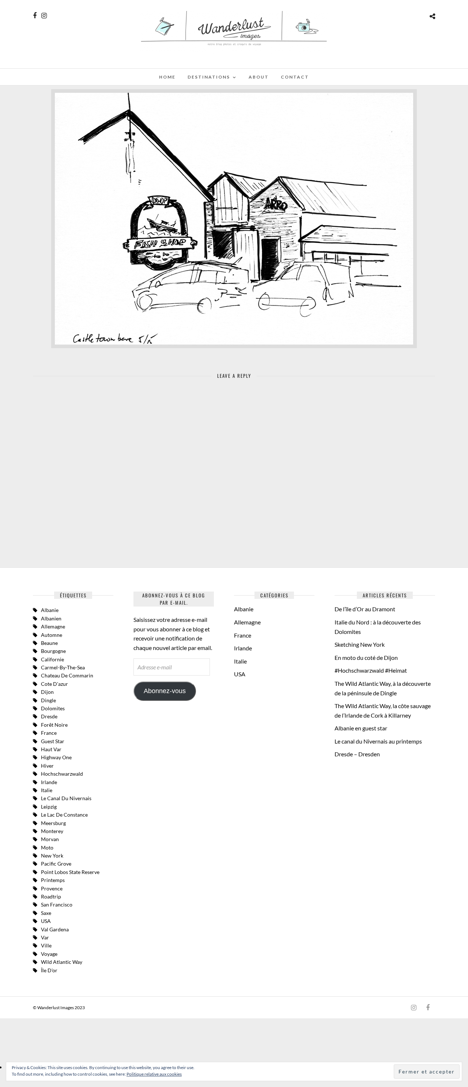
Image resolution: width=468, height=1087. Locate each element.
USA (46, 921)
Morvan (50, 839)
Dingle (48, 700)
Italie (240, 661)
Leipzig (49, 806)
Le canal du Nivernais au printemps (378, 741)
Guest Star (52, 741)
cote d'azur (54, 684)
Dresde (49, 716)
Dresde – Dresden (357, 753)
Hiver (47, 766)
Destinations (209, 77)
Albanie (49, 610)
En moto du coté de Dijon (366, 657)
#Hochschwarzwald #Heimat (371, 670)
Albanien (51, 618)
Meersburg (53, 823)
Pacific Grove (56, 863)
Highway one (56, 757)
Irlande (49, 782)
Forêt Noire (54, 725)
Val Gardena (55, 929)
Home (167, 77)
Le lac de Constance (64, 815)
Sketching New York (360, 644)
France (49, 733)
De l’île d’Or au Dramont (365, 608)
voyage (49, 954)
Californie (52, 659)
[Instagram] (44, 15)
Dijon (47, 692)
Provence (52, 888)
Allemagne (53, 626)
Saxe (46, 913)
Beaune (49, 643)
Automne (51, 635)
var (45, 937)
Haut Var (51, 749)
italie (46, 790)
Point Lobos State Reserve (70, 872)
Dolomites (53, 708)
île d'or (49, 970)
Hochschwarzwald (62, 774)
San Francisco (56, 904)
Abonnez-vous (165, 691)
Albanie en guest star (361, 728)
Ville (46, 945)
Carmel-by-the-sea (63, 667)
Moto (47, 847)
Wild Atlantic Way (61, 962)
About (259, 77)
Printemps (53, 880)
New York (52, 855)
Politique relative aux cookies (154, 1074)
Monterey (52, 831)
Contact (295, 77)
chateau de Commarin (67, 675)
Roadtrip (51, 896)
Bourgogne (53, 651)
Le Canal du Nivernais (66, 798)
